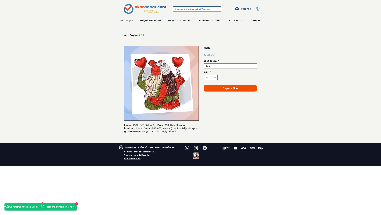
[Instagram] (196, 148)
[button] (258, 9)
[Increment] (215, 77)
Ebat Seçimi (211, 61)
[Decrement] (206, 77)
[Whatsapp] (187, 148)
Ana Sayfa (130, 35)
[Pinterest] (204, 148)
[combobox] (230, 66)
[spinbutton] (210, 77)
